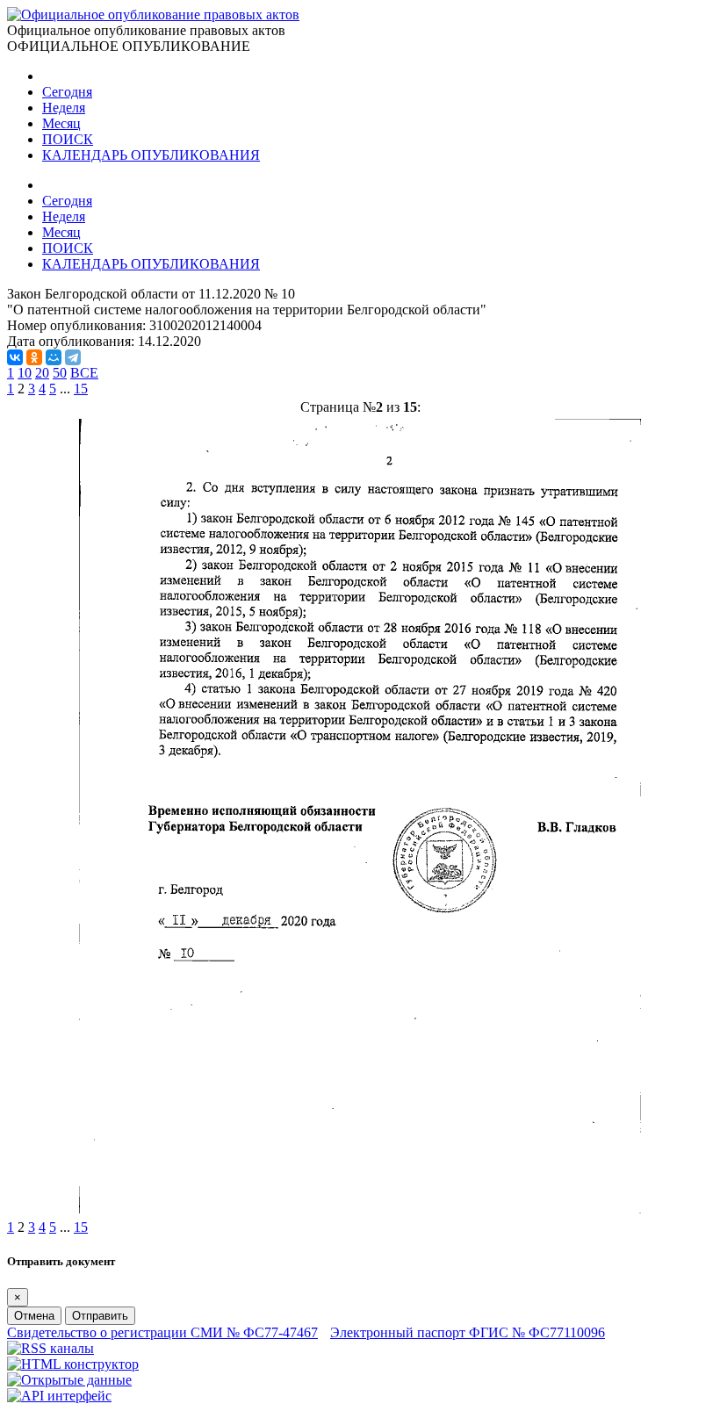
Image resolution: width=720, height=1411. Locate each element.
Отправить (100, 1315)
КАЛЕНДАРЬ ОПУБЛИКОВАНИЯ (151, 155)
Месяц (61, 123)
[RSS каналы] (50, 1348)
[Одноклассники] (34, 357)
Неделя (63, 107)
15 (81, 388)
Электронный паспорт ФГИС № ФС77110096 (467, 1332)
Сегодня (67, 91)
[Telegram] (73, 357)
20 (42, 372)
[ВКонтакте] (15, 357)
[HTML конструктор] (73, 1364)
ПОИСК (67, 139)
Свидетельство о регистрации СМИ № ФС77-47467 (162, 1332)
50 (60, 372)
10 (25, 372)
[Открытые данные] (69, 1379)
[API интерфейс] (59, 1395)
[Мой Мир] (53, 357)
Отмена (34, 1315)
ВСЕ (84, 372)
